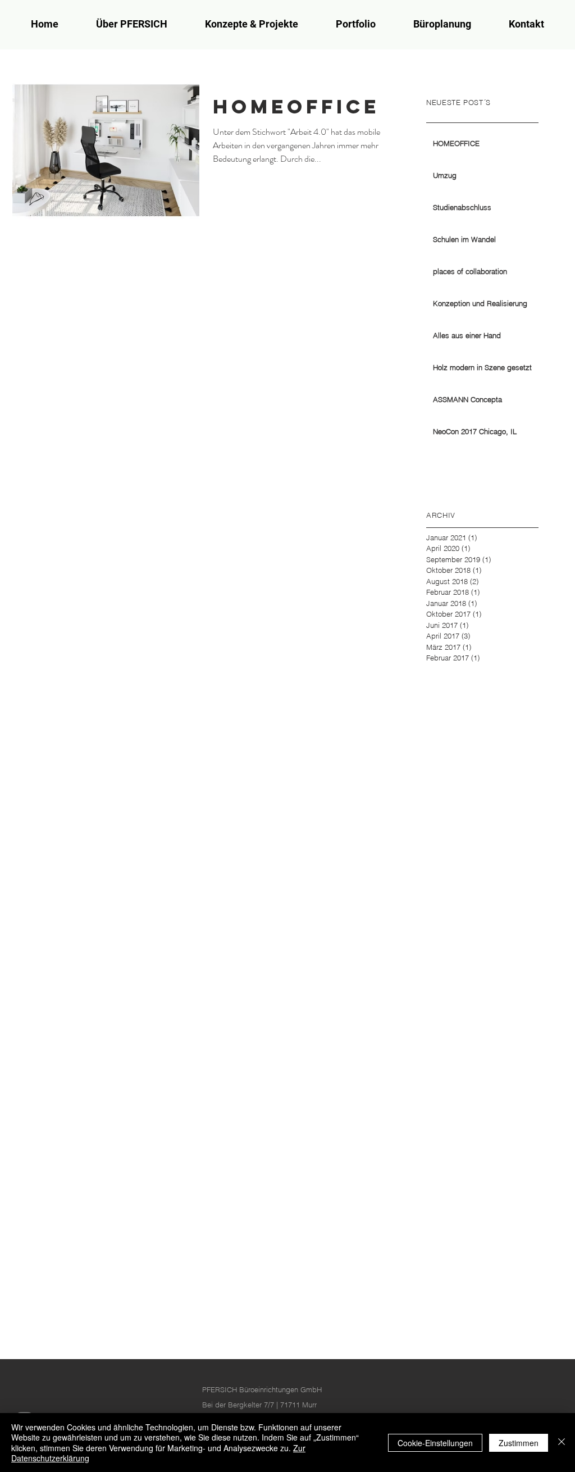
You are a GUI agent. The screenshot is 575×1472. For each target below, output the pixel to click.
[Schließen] (561, 1442)
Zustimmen (519, 1442)
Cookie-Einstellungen (435, 1442)
